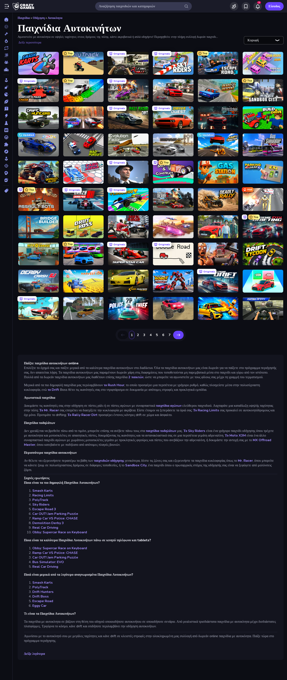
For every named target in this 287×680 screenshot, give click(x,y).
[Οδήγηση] (6, 137)
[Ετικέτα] (6, 190)
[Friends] (234, 6)
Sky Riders (41, 504)
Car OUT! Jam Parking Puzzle (55, 513)
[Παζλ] (6, 144)
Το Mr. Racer (49, 410)
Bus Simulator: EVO (48, 562)
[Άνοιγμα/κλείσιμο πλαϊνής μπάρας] (7, 6)
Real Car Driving (45, 527)
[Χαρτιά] (6, 180)
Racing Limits (43, 495)
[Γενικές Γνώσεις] (6, 108)
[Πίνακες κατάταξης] (6, 69)
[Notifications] (257, 6)
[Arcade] (6, 80)
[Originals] (6, 55)
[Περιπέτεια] (6, 151)
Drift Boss (40, 596)
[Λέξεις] (6, 130)
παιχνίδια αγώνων (169, 405)
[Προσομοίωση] (6, 158)
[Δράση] (6, 115)
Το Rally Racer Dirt (82, 415)
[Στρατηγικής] (6, 173)
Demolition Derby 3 (48, 523)
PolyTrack (40, 500)
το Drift (53, 389)
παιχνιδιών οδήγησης (109, 460)
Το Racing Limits (206, 410)
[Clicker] (6, 87)
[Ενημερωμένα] (6, 48)
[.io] (6, 94)
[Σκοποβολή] (6, 165)
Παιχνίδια (24, 18)
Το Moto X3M (235, 435)
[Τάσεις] (6, 40)
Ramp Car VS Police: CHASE (55, 518)
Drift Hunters (43, 592)
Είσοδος (274, 6)
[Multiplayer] (6, 62)
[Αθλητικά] (6, 101)
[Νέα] (6, 33)
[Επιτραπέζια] (6, 123)
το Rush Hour (114, 385)
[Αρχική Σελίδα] (6, 19)
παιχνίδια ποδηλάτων (161, 431)
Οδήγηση (39, 18)
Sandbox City (136, 465)
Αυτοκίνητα (55, 18)
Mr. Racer (245, 460)
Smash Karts (42, 490)
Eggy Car (39, 605)
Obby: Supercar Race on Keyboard (59, 532)
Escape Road (42, 601)
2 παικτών (136, 377)
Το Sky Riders (194, 431)
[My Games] (246, 6)
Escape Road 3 (44, 509)
